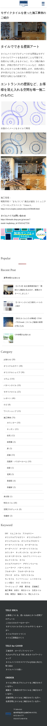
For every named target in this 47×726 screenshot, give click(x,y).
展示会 (27, 587)
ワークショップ (10, 411)
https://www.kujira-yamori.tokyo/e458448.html (20, 209)
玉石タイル (36, 590)
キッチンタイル (22, 552)
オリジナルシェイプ (12, 372)
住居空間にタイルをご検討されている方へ (23, 701)
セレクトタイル (11, 560)
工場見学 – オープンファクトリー (19, 651)
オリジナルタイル (12, 541)
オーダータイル (31, 545)
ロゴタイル (25, 583)
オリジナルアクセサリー (15, 537)
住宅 (9, 436)
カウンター (11, 423)
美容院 (9, 481)
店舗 (9, 455)
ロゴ (5, 405)
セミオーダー (35, 552)
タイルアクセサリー (13, 564)
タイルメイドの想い (14, 669)
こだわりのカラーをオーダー (18, 623)
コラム (6, 379)
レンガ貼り (9, 583)
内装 (21, 587)
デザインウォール (30, 564)
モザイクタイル (10, 392)
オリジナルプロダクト (30, 541)
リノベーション (22, 579)
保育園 (9, 442)
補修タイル (22, 594)
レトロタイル (35, 579)
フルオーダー (10, 571)
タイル (22, 560)
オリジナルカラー (11, 366)
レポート (7, 398)
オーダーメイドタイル (28, 549)
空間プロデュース (11, 509)
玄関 (9, 474)
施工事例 (7, 418)
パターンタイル (10, 385)
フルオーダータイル (26, 571)
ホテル (16, 575)
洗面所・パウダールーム (17, 462)
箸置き (13, 594)
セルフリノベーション (32, 556)
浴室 (9, 468)
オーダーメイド (11, 549)
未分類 (6, 497)
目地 (7, 594)
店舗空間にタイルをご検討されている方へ (23, 698)
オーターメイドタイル (14, 545)
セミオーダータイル (13, 556)
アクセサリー (28, 534)
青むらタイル (33, 594)
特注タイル (8, 503)
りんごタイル (15, 534)
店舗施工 (35, 587)
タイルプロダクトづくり (16, 634)
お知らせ (7, 360)
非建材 (9, 487)
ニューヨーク (10, 568)
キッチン (10, 429)
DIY (6, 534)
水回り (16, 590)
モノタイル (9, 579)
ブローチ (8, 575)
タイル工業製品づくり (15, 638)
